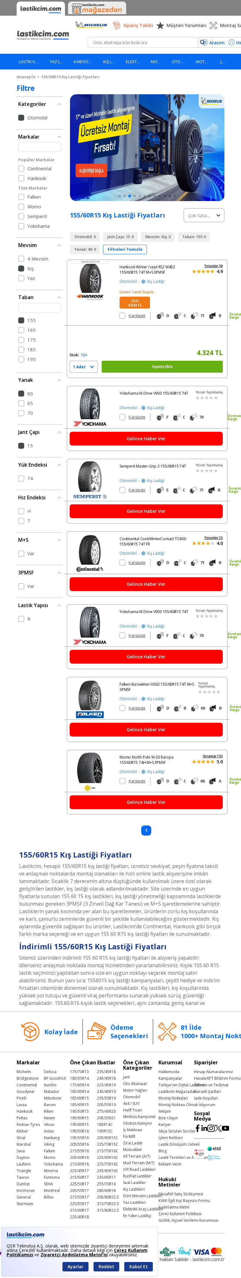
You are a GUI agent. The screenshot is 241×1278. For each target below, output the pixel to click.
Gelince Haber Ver (146, 439)
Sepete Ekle (162, 366)
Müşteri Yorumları (186, 25)
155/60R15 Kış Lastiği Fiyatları (70, 77)
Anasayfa (26, 77)
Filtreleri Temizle (125, 249)
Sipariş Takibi (138, 25)
